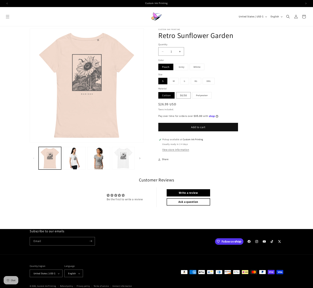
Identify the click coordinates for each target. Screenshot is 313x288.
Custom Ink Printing (46, 286)
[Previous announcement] (7, 3)
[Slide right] (140, 158)
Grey (183, 67)
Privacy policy (83, 286)
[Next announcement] (306, 3)
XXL (210, 81)
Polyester (204, 96)
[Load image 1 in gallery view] (50, 158)
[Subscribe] (91, 241)
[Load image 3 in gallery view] (98, 158)
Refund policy (66, 286)
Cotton (166, 95)
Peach (166, 67)
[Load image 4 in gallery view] (123, 158)
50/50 (183, 95)
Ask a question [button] (188, 202)
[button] (8, 17)
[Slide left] (34, 158)
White (198, 67)
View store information (175, 149)
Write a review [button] (188, 193)
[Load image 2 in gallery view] (74, 158)
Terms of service (101, 286)
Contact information (122, 286)
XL (198, 81)
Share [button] (165, 159)
